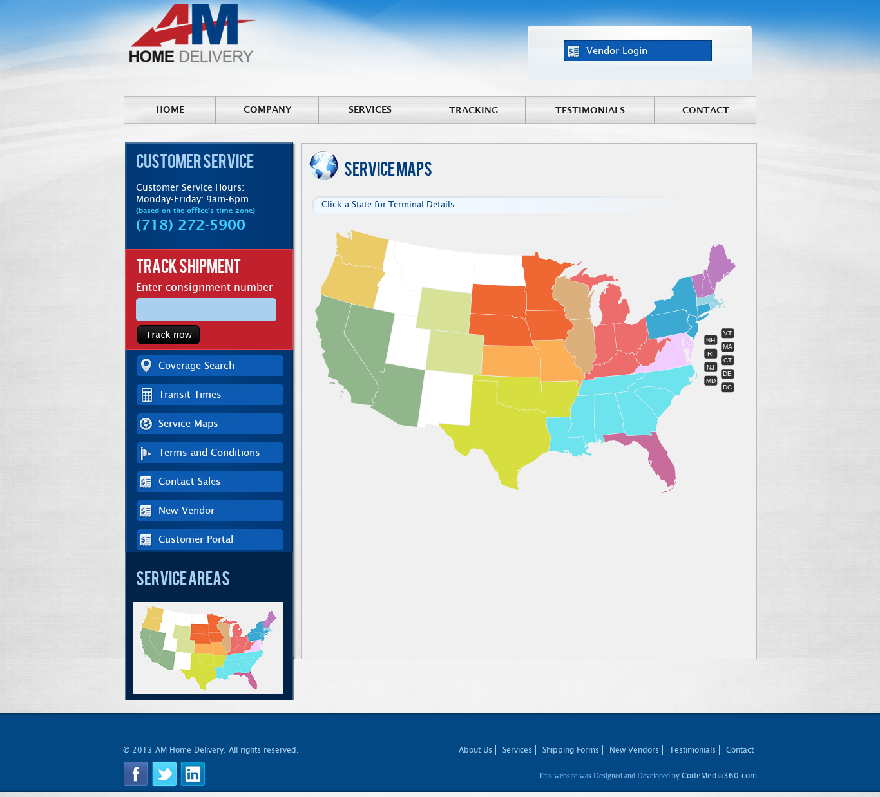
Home (170, 109)
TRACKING (473, 110)
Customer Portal (195, 539)
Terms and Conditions (209, 452)
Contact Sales (189, 481)
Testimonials (590, 110)
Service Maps (188, 423)
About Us (475, 750)
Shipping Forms (570, 750)
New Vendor (186, 510)
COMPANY (268, 109)
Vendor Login (616, 50)
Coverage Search (196, 365)
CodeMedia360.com (719, 775)
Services (517, 750)
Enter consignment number (204, 287)
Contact (705, 110)
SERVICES (370, 109)
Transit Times (190, 394)
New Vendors (634, 750)
